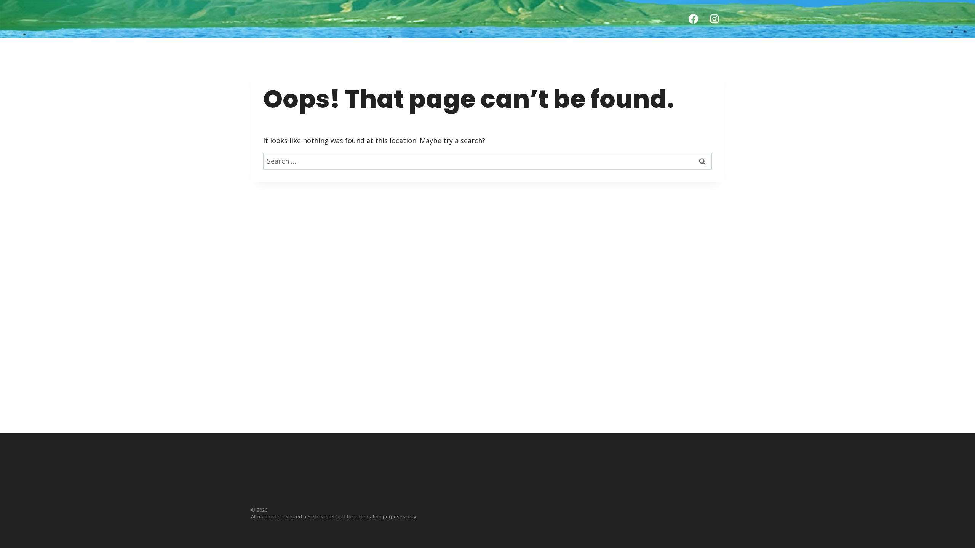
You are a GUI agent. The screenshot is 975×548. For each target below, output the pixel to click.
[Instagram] (714, 19)
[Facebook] (693, 19)
